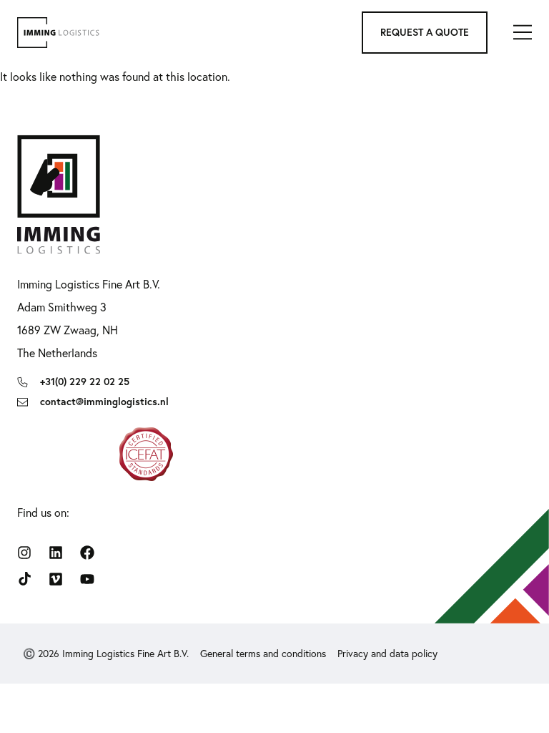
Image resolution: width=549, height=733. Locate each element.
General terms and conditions (263, 653)
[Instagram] (24, 552)
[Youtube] (87, 579)
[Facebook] (87, 552)
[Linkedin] (56, 552)
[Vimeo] (56, 579)
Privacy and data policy (387, 653)
